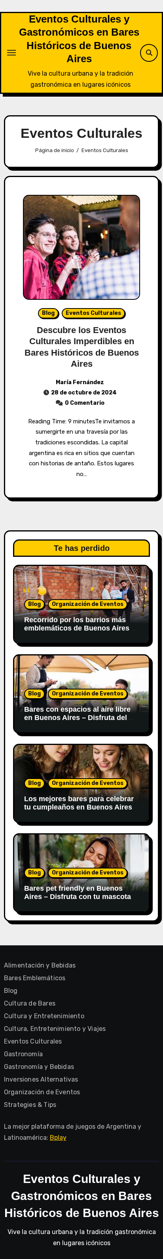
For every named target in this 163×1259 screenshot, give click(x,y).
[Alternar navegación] (11, 52)
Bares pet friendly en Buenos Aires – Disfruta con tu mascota (77, 892)
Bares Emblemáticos (35, 978)
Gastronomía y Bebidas (39, 1066)
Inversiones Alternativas (41, 1079)
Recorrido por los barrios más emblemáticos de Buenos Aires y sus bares (79, 628)
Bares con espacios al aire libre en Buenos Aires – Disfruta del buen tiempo (77, 717)
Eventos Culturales (93, 313)
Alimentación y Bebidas (40, 965)
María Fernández (80, 382)
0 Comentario (84, 403)
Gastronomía (23, 1054)
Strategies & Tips (30, 1105)
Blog (48, 313)
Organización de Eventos (87, 604)
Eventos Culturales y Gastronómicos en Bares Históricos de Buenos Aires (81, 1195)
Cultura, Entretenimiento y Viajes (55, 1028)
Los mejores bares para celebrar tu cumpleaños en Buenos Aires (79, 803)
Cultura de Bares (29, 1003)
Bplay (58, 1137)
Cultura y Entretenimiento (44, 1016)
